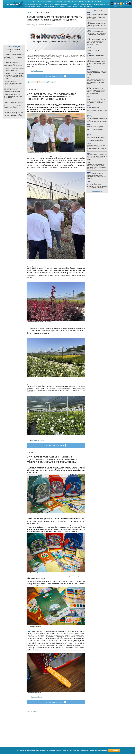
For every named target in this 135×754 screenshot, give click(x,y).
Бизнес (45, 4)
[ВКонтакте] (31, 81)
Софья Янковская (37, 71)
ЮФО (75, 1)
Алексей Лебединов (38, 440)
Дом (48, 6)
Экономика (39, 4)
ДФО (89, 1)
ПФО (72, 1)
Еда (79, 4)
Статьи (81, 6)
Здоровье (83, 4)
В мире (27, 4)
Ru (126, 1)
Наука (71, 4)
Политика (32, 4)
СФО (86, 1)
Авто (101, 4)
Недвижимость (54, 6)
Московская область (48, 1)
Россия (34, 1)
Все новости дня (97, 191)
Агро (37, 6)
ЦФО (69, 1)
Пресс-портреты (88, 6)
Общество (57, 4)
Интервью (75, 6)
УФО (83, 1)
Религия (27, 6)
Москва (40, 1)
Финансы (50, 4)
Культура (106, 4)
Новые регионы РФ (96, 1)
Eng (130, 1)
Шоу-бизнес (63, 6)
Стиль (44, 6)
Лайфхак (69, 6)
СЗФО (65, 1)
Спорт (75, 4)
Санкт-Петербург (59, 1)
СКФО (79, 1)
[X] (51, 81)
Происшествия (64, 4)
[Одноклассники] (41, 81)
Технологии (90, 4)
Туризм (33, 6)
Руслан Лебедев (36, 697)
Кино (40, 6)
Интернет (96, 4)
